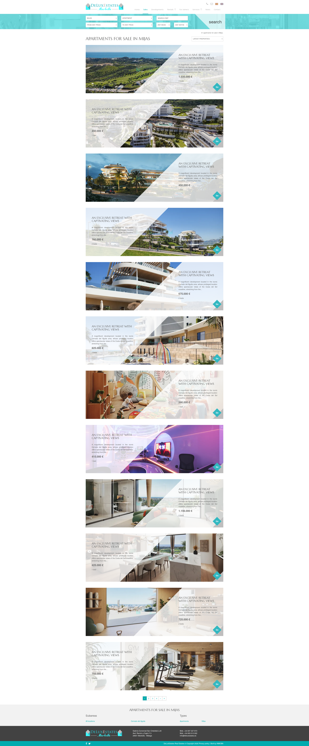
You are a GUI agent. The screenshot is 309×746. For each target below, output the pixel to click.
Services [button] (196, 9)
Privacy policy (204, 743)
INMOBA (220, 743)
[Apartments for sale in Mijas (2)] (160, 698)
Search (215, 21)
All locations (90, 721)
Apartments (184, 721)
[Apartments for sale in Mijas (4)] (164, 698)
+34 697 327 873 (190, 731)
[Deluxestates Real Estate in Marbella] (104, 6)
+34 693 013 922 (190, 733)
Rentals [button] (170, 9)
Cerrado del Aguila (138, 721)
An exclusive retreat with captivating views (196, 56)
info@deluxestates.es (188, 735)
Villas (204, 721)
